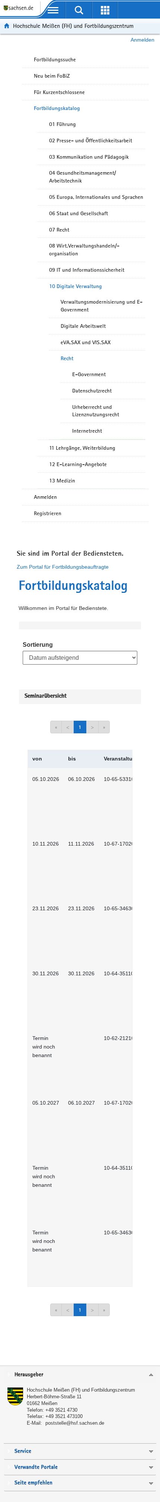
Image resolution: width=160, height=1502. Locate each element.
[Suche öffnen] (79, 10)
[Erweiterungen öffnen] (105, 10)
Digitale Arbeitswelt (83, 326)
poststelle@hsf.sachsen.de (74, 1423)
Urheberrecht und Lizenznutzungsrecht (95, 411)
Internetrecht (87, 430)
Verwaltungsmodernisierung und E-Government (102, 305)
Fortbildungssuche (55, 59)
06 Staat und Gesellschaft (78, 213)
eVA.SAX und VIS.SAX (86, 342)
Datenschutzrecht (92, 390)
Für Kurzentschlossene (59, 92)
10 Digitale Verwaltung (75, 286)
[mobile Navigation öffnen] (53, 10)
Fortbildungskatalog (57, 108)
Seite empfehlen (33, 1483)
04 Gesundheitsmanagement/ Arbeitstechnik (82, 176)
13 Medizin (62, 480)
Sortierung (38, 645)
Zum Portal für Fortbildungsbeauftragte (63, 567)
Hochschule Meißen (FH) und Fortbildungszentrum (73, 25)
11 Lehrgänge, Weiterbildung (82, 448)
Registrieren (47, 513)
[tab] (80, 1375)
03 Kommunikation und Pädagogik (89, 157)
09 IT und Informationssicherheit (86, 270)
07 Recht (59, 229)
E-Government (89, 374)
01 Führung (62, 124)
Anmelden (142, 40)
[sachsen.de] (20, 11)
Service (23, 1451)
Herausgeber (29, 1374)
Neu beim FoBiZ (52, 75)
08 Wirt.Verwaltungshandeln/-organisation (84, 249)
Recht (67, 358)
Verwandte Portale (36, 1467)
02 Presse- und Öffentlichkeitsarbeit (90, 140)
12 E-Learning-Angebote (78, 464)
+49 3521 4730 (61, 1410)
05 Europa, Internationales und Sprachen (96, 197)
